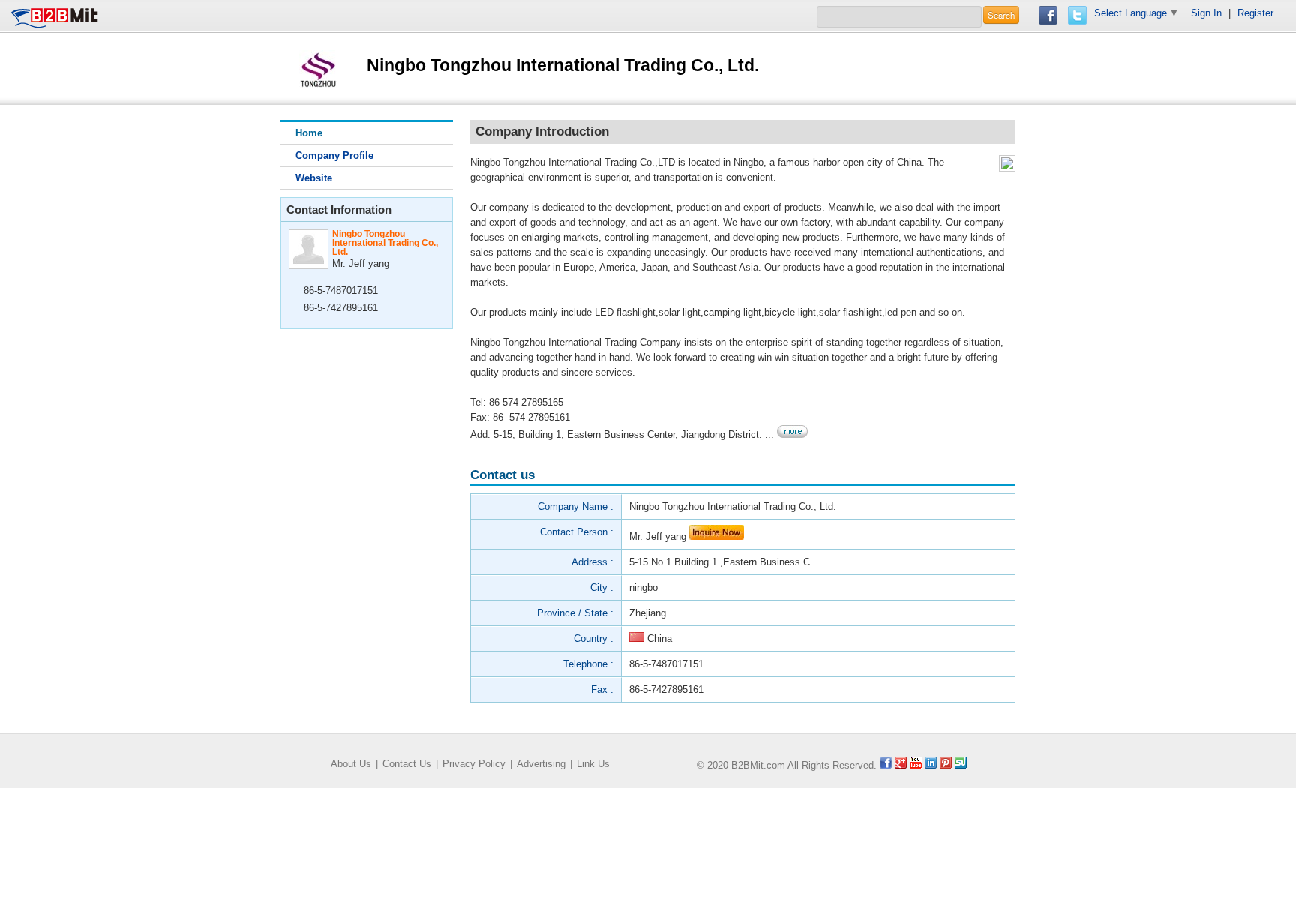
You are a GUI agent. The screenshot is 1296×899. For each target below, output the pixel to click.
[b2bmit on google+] (901, 765)
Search (1001, 15)
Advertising (541, 763)
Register (1256, 13)
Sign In (1206, 13)
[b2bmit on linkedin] (931, 765)
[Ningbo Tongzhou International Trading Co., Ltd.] (318, 67)
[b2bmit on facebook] (886, 765)
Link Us (593, 763)
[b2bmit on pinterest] (946, 765)
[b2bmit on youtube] (916, 765)
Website (314, 178)
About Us (351, 763)
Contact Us (406, 763)
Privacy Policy (474, 763)
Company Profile (335, 155)
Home (309, 133)
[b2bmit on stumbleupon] (961, 765)
